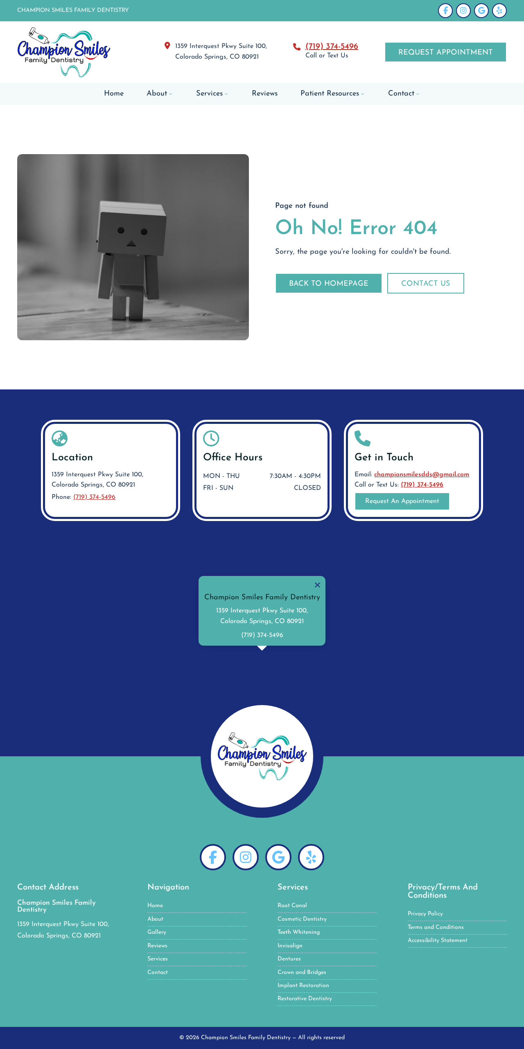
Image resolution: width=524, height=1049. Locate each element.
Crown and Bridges (302, 972)
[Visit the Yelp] (311, 857)
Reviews (157, 946)
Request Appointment (445, 53)
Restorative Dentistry (305, 999)
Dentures (289, 959)
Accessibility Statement (438, 941)
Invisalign (290, 946)
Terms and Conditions (436, 927)
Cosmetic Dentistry (302, 919)
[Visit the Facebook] (213, 857)
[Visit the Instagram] (246, 857)
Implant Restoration (303, 986)
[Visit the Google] (278, 857)
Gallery (156, 932)
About (155, 919)
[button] (317, 585)
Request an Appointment (402, 501)
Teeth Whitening (299, 932)
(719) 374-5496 (331, 47)
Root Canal (292, 906)
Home (155, 906)
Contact (157, 972)
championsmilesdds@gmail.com (421, 474)
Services (157, 959)
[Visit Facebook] (445, 10)
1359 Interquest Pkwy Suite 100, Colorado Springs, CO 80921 (97, 480)
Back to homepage (328, 284)
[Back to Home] (262, 756)
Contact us (425, 284)
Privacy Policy (425, 914)
